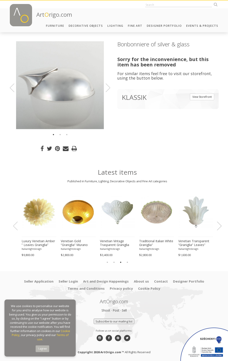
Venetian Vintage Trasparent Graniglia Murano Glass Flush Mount (114, 243)
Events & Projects (202, 26)
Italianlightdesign (32, 248)
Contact (161, 281)
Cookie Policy (149, 288)
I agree (42, 349)
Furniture (55, 26)
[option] (60, 85)
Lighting (115, 26)
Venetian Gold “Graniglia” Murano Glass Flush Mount (74, 243)
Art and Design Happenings (106, 281)
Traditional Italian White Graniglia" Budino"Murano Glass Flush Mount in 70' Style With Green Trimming (156, 243)
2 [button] (60, 134)
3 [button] (67, 134)
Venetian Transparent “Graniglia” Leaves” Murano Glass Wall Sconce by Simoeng (193, 243)
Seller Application (38, 281)
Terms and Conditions (86, 288)
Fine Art (135, 26)
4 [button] (127, 262)
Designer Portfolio (164, 26)
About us (141, 281)
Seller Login (68, 281)
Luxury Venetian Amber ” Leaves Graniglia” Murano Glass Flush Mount (38, 243)
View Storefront (202, 97)
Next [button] (105, 87)
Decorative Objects (86, 26)
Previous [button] (14, 87)
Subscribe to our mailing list (114, 321)
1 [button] (53, 134)
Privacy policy (121, 288)
